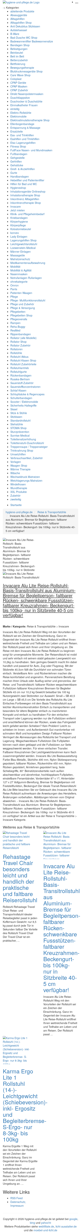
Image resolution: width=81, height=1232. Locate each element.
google (73, 1219)
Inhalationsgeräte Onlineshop (27, 191)
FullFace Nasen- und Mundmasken (31, 150)
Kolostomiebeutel (20, 229)
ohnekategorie (19, 281)
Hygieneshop (18, 188)
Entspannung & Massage (25, 128)
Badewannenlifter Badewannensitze (31, 41)
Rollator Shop (18, 341)
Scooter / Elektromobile (24, 402)
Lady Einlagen (18, 236)
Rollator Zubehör (20, 345)
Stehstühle (16, 424)
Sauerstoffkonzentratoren (25, 387)
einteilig (14, 109)
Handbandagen (19, 176)
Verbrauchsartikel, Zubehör (26, 458)
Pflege (14, 296)
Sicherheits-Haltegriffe (23, 405)
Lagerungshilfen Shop (23, 240)
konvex (14, 233)
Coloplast (15, 79)
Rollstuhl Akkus (19, 356)
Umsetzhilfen (18, 454)
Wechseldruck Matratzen (25, 477)
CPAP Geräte (18, 82)
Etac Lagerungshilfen (23, 143)
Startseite (16, 505)
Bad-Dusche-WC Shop (23, 37)
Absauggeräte (18, 15)
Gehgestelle (17, 158)
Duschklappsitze (20, 97)
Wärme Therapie (20, 469)
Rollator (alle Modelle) (23, 338)
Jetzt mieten (17, 210)
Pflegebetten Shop (21, 315)
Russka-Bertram (20, 379)
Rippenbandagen (20, 334)
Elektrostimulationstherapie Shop (30, 120)
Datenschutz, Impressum (18, 1203)
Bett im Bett (17, 56)
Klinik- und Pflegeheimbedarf (27, 214)
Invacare (15, 206)
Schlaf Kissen (18, 390)
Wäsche (15, 473)
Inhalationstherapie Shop (25, 195)
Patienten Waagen (21, 293)
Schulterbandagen (21, 398)
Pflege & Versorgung (22, 308)
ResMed (15, 330)
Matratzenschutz (20, 259)
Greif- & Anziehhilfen (22, 169)
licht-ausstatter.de (66, 1226)
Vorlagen (15, 462)
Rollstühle (16, 353)
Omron (14, 285)
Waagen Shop (18, 465)
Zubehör (15, 495)
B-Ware (14, 34)
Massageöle (17, 255)
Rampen (15, 323)
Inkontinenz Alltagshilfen (24, 199)
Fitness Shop (18, 146)
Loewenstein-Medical (23, 248)
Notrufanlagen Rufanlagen (26, 278)
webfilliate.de (46, 1226)
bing (32, 1222)
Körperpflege (18, 225)
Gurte (13, 173)
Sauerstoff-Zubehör (22, 383)
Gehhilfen (16, 161)
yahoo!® (46, 1222)
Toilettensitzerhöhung (23, 439)
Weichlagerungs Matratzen (26, 480)
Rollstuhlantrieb (19, 368)
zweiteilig (15, 499)
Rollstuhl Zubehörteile (23, 364)
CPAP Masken (18, 86)
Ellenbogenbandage (22, 124)
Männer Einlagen (20, 251)
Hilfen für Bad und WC (23, 184)
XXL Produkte (18, 492)
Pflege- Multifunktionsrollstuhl (27, 300)
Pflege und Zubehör (22, 304)
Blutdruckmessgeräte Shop (26, 71)
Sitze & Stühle (18, 413)
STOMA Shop (18, 428)
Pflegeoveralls (18, 319)
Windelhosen (18, 484)
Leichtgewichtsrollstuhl (23, 244)
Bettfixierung (17, 64)
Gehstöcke (16, 165)
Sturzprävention (19, 432)
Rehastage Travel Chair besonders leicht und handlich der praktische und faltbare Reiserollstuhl (20, 878)
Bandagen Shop (20, 45)
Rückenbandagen (20, 375)
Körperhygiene (19, 221)
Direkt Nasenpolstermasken (26, 94)
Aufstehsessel (18, 30)
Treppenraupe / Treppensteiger (29, 447)
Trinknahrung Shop (21, 450)
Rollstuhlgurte (18, 372)
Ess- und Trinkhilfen (22, 135)
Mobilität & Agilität (20, 270)
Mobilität (15, 266)
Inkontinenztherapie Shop (25, 203)
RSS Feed (16, 1198)
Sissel (13, 409)
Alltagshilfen (17, 19)
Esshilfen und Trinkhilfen (24, 139)
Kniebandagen (19, 218)
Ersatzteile (16, 131)
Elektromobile (18, 116)
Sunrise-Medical (20, 435)
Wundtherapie (18, 488)
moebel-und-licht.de (45, 1230)
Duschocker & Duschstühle (26, 101)
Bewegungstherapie (22, 67)
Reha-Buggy (17, 326)
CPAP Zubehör (19, 90)
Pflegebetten (17, 311)
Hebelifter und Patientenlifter (27, 180)
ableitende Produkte (22, 11)
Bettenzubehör (19, 60)
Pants (13, 289)
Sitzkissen (16, 417)
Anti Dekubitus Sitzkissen (25, 26)
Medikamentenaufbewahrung (27, 263)
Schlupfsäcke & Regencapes (27, 394)
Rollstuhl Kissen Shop (23, 360)
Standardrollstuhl (20, 420)
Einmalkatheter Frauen (24, 105)
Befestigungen (19, 49)
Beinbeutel (16, 52)
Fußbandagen (18, 154)
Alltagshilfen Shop (21, 22)
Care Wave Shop (20, 75)
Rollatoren (16, 349)
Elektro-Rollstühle (20, 112)
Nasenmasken (19, 274)
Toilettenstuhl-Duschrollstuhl (27, 443)
